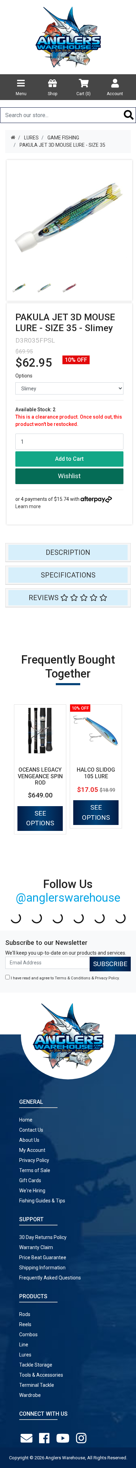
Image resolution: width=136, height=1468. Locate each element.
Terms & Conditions (72, 978)
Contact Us (31, 1130)
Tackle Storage (35, 1365)
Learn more (28, 506)
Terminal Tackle (36, 1385)
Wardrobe (30, 1395)
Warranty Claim (36, 1247)
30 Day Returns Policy (43, 1237)
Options (23, 376)
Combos (28, 1334)
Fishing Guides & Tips (42, 1200)
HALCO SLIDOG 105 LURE (96, 773)
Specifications (68, 575)
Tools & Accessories (41, 1375)
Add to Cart (69, 459)
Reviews (44, 598)
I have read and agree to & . (65, 978)
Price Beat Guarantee (42, 1257)
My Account (32, 1150)
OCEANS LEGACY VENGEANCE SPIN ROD (40, 776)
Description (68, 552)
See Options (40, 818)
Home (25, 1120)
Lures (25, 1355)
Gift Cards (30, 1180)
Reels (25, 1324)
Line (23, 1344)
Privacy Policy (107, 978)
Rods (24, 1314)
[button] (69, 476)
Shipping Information (42, 1267)
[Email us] (28, 1438)
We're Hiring (32, 1190)
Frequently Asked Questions (50, 1277)
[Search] (129, 115)
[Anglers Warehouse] (68, 36)
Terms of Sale (34, 1170)
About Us (29, 1140)
